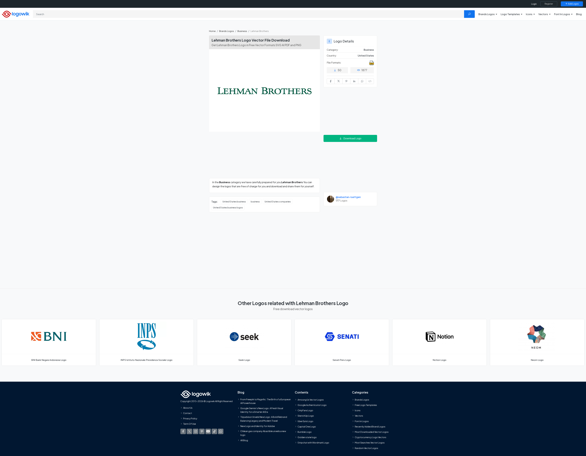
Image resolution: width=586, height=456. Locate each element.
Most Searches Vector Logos (370, 442)
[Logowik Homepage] (15, 13)
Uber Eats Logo (305, 421)
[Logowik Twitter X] (189, 431)
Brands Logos (226, 30)
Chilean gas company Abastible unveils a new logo (263, 433)
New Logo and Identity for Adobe (257, 426)
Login (534, 4)
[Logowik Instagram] (195, 431)
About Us (187, 407)
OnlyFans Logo (305, 410)
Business (242, 30)
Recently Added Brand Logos (370, 426)
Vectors (359, 415)
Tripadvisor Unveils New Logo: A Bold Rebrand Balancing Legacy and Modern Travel (263, 419)
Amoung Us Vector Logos (311, 399)
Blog (579, 14)
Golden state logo (307, 437)
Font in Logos (362, 421)
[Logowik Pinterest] (202, 431)
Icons (357, 410)
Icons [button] (529, 14)
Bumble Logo (305, 431)
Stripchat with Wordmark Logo (313, 442)
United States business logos (228, 207)
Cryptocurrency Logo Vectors (370, 437)
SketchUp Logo (306, 415)
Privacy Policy (190, 418)
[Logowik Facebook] (183, 431)
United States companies (278, 201)
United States (366, 55)
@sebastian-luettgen (348, 197)
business (255, 201)
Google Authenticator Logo (312, 405)
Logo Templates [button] (510, 14)
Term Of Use (189, 423)
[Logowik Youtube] (208, 431)
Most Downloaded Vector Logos (372, 431)
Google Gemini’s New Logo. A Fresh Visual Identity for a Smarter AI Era (261, 410)
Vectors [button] (543, 14)
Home (212, 30)
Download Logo (352, 138)
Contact (187, 413)
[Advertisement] (264, 156)
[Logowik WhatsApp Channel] (220, 431)
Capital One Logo (307, 426)
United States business (234, 201)
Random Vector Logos (366, 448)
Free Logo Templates (366, 405)
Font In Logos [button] (562, 14)
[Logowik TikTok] (214, 431)
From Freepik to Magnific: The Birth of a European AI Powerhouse (265, 401)
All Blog (244, 440)
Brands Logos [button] (486, 14)
